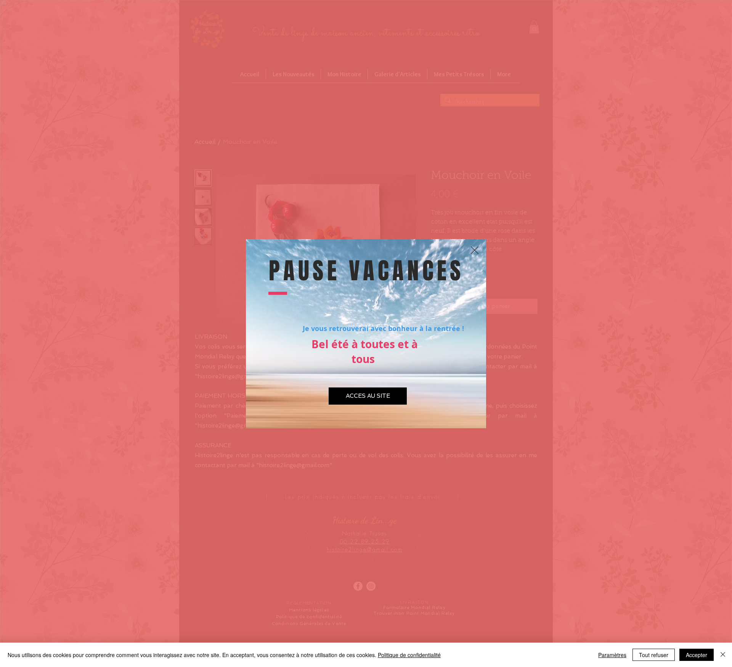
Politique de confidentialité (409, 655)
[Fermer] (722, 655)
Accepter (696, 655)
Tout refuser (653, 655)
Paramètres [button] (612, 655)
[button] (474, 250)
